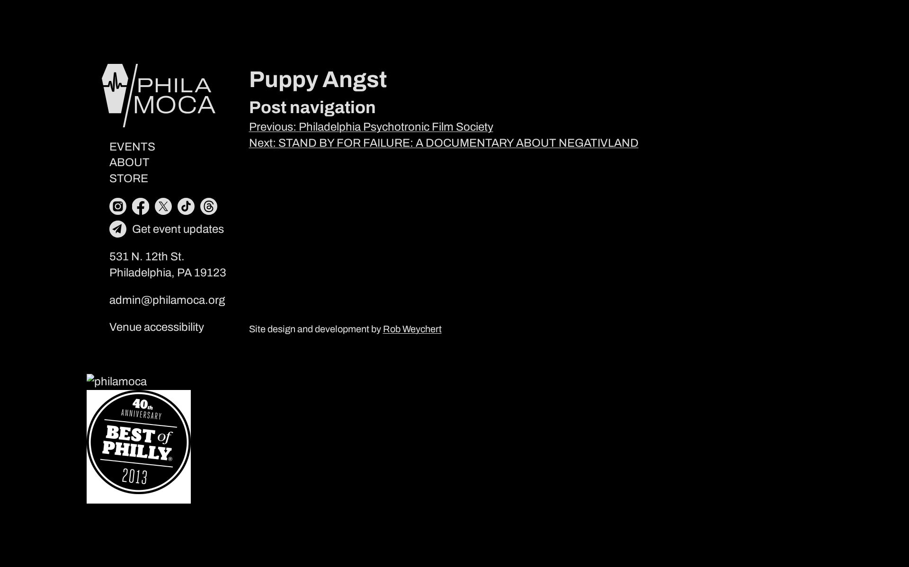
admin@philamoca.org (167, 299)
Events (132, 146)
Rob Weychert (412, 329)
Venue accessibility (156, 327)
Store (128, 178)
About (129, 162)
